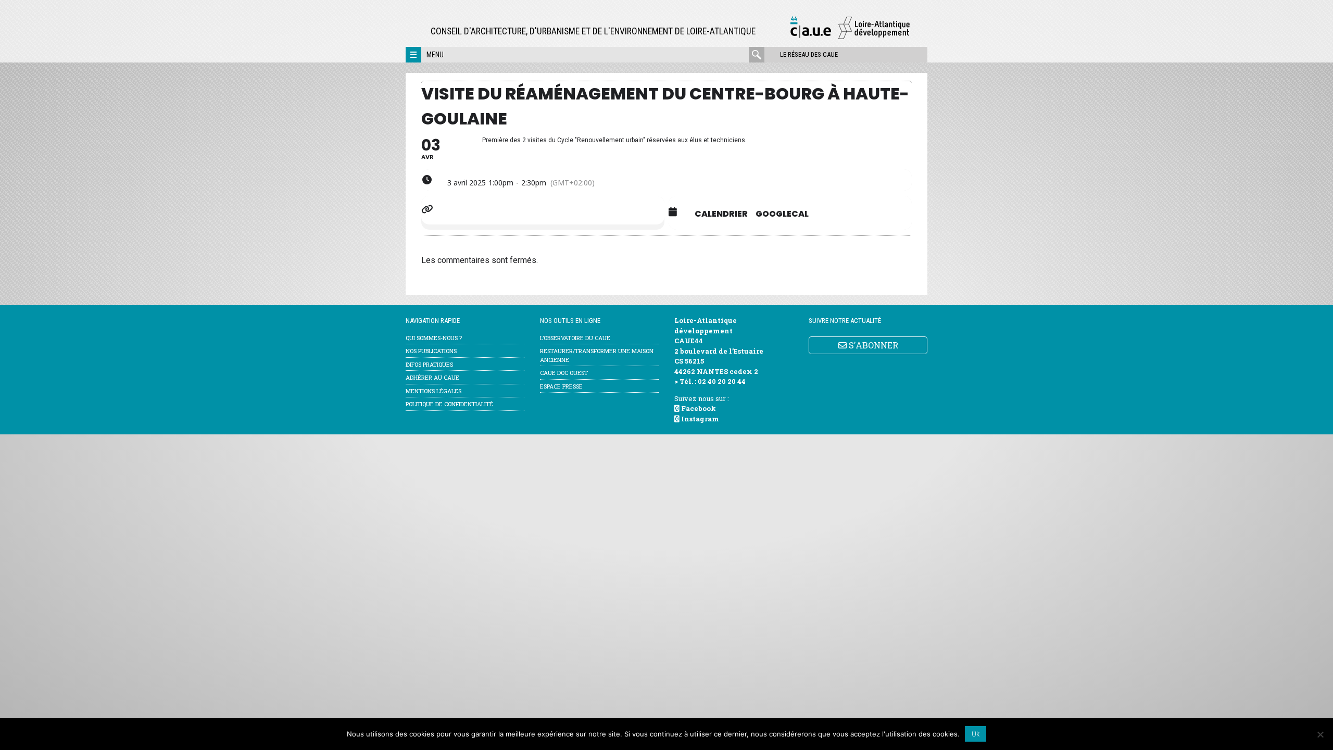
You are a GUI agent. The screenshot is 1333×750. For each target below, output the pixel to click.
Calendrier (721, 214)
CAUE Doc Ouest (564, 373)
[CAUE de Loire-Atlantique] (850, 37)
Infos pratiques (429, 364)
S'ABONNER (872, 345)
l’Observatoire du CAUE (575, 338)
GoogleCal (782, 214)
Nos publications (431, 351)
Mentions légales (433, 391)
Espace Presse (561, 386)
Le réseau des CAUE (809, 54)
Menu (435, 55)
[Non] (1320, 734)
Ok (975, 734)
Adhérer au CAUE (432, 377)
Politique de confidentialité (449, 404)
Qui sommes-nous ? (434, 338)
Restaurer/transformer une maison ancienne (596, 355)
